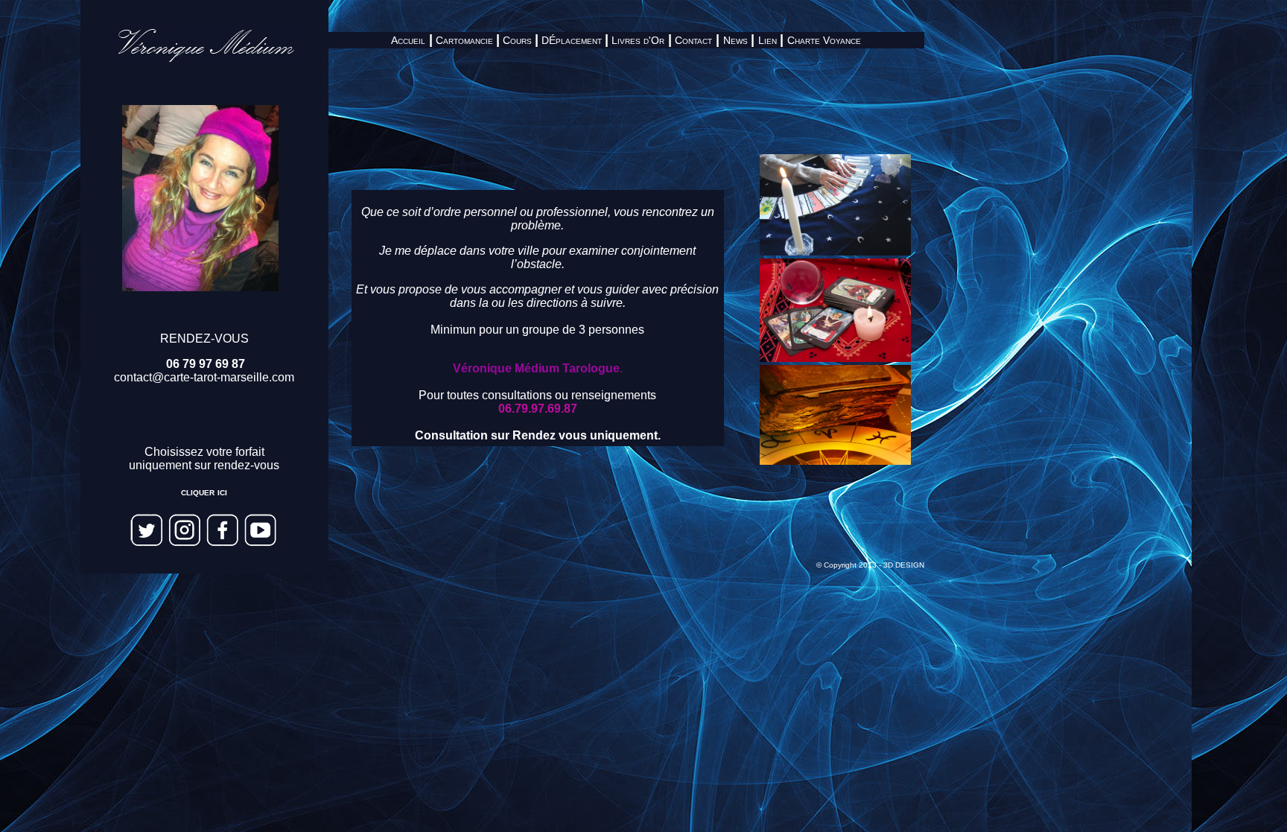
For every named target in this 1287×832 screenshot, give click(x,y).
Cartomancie (464, 40)
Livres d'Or (637, 40)
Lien (767, 40)
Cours (517, 40)
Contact (693, 40)
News (735, 40)
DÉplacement (570, 40)
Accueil (408, 40)
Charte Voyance (824, 40)
